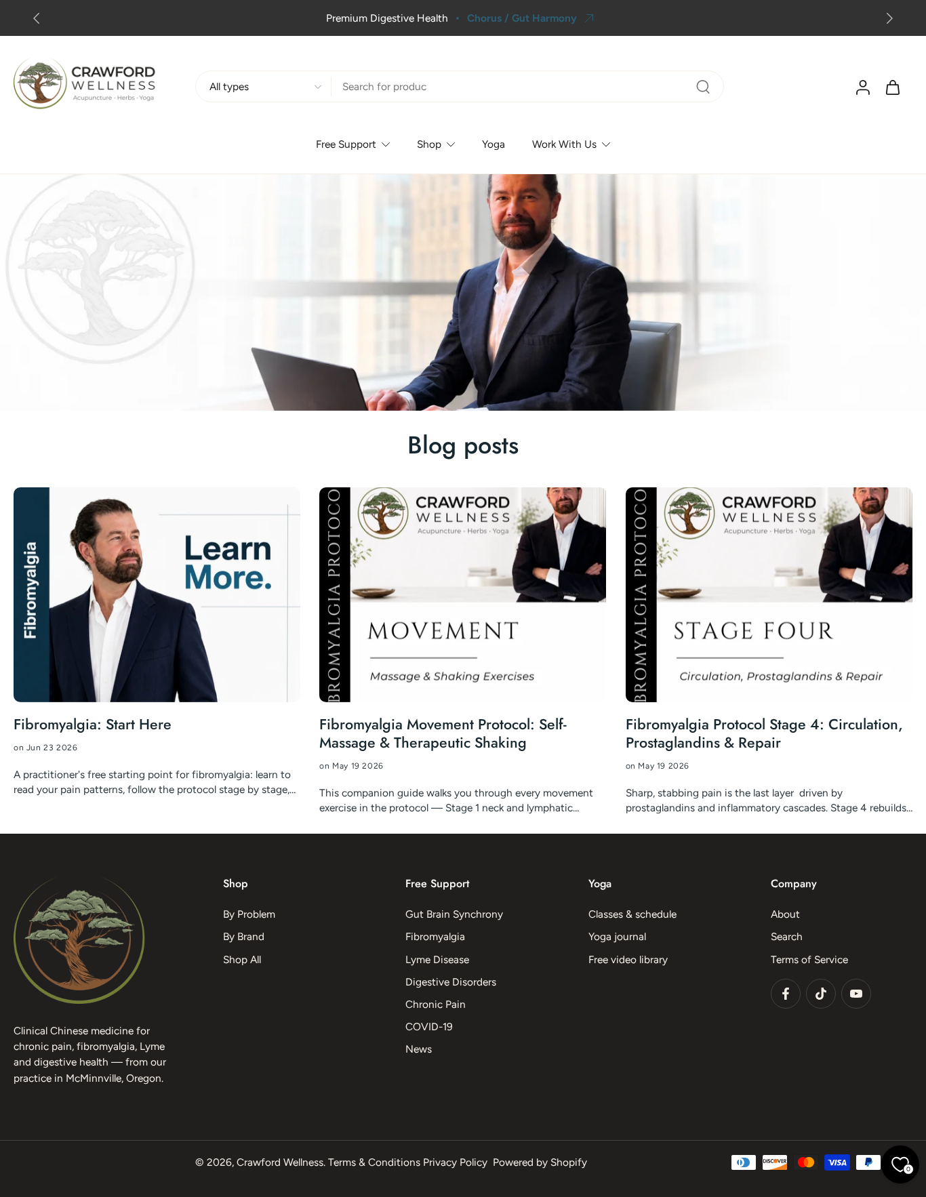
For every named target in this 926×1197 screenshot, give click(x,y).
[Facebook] (786, 993)
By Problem (249, 914)
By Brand (243, 936)
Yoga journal (617, 936)
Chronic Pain (435, 1004)
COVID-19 (429, 1026)
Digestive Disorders (450, 981)
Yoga (493, 144)
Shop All (242, 958)
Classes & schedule (632, 914)
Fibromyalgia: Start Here (93, 725)
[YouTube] (856, 993)
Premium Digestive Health (387, 18)
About (785, 914)
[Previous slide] (36, 18)
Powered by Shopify (540, 1162)
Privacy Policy (455, 1162)
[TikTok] (821, 993)
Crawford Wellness (280, 1162)
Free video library (628, 958)
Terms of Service (809, 958)
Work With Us (564, 144)
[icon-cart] (892, 87)
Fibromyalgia (435, 936)
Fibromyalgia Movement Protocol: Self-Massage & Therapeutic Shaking (443, 734)
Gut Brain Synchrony (454, 914)
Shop (429, 144)
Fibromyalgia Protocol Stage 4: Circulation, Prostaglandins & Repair (764, 734)
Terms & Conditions (374, 1162)
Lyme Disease (437, 958)
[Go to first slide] (889, 18)
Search (787, 936)
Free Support (346, 144)
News (418, 1048)
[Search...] (702, 86)
